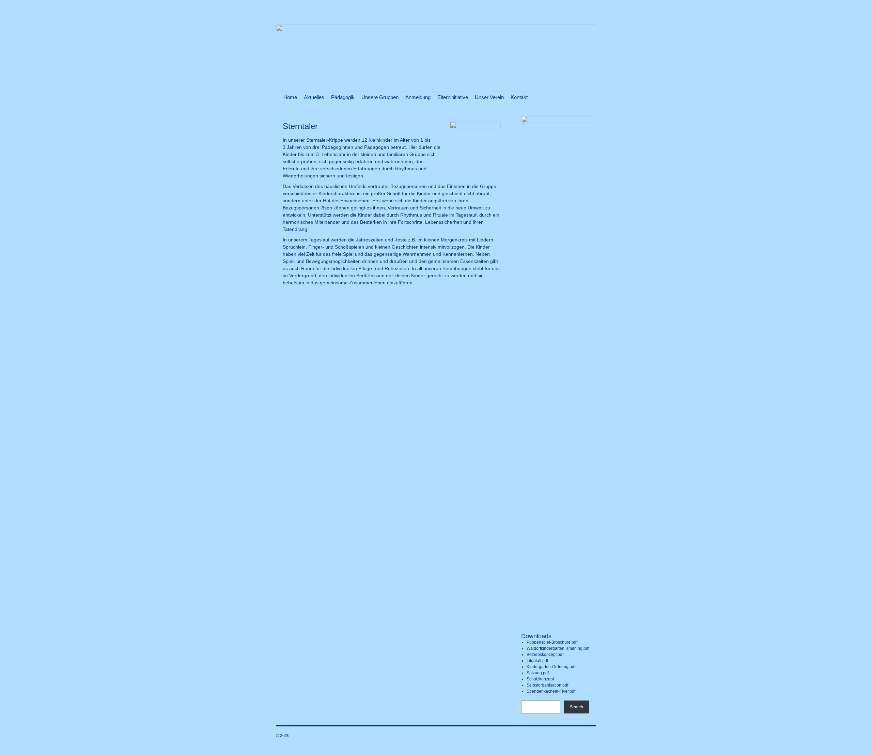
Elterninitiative (452, 97)
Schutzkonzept (540, 679)
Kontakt (519, 97)
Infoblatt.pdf (537, 660)
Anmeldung (418, 97)
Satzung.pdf (538, 673)
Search (576, 707)
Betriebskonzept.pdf (545, 654)
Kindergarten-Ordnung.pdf (551, 666)
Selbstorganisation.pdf (547, 685)
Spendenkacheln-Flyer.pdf (551, 691)
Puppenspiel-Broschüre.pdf (552, 642)
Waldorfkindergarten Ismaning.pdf (558, 648)
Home (290, 97)
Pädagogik (343, 97)
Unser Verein (489, 97)
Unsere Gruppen (380, 97)
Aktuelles (314, 97)
